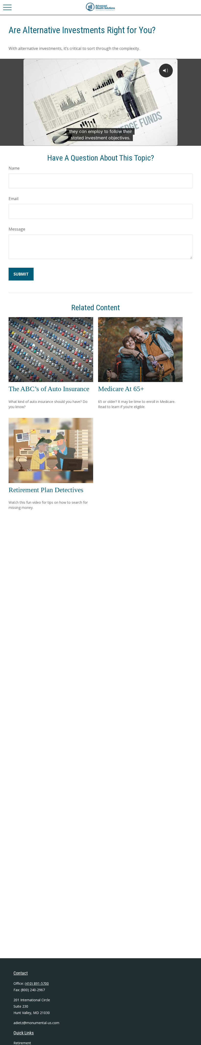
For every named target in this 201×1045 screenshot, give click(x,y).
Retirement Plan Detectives (46, 490)
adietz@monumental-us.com (36, 1022)
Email (13, 198)
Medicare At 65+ (121, 389)
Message (17, 229)
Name (14, 168)
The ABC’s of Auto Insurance (49, 389)
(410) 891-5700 (37, 983)
